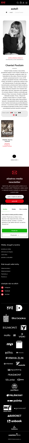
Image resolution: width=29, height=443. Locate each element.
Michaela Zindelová (7, 144)
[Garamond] (20, 408)
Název (15, 112)
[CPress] (20, 352)
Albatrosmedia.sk (5, 271)
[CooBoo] (14, 335)
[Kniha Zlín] (14, 357)
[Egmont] (10, 328)
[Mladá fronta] (7, 408)
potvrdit (14, 201)
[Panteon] (14, 387)
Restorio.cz (4, 277)
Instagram (7, 287)
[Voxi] (22, 335)
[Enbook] (14, 421)
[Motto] (7, 335)
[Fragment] (14, 374)
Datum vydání (5, 112)
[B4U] (14, 369)
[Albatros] (23, 328)
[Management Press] (10, 344)
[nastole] (20, 363)
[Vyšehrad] (8, 363)
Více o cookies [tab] (23, 209)
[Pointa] (14, 401)
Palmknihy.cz (4, 274)
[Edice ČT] (20, 379)
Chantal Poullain (7, 146)
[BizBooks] (18, 318)
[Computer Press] (19, 344)
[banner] (5, 3)
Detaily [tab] (14, 209)
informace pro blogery (7, 252)
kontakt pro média (6, 249)
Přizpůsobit (14, 235)
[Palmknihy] (14, 395)
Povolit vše (14, 230)
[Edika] (9, 352)
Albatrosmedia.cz (5, 268)
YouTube (7, 294)
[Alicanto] (10, 379)
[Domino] (19, 308)
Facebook (7, 291)
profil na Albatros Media (14, 58)
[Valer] (6, 318)
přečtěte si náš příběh (6, 257)
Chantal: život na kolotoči (7, 140)
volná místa (4, 254)
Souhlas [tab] (5, 209)
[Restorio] (14, 427)
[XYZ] (10, 308)
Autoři (11, 12)
